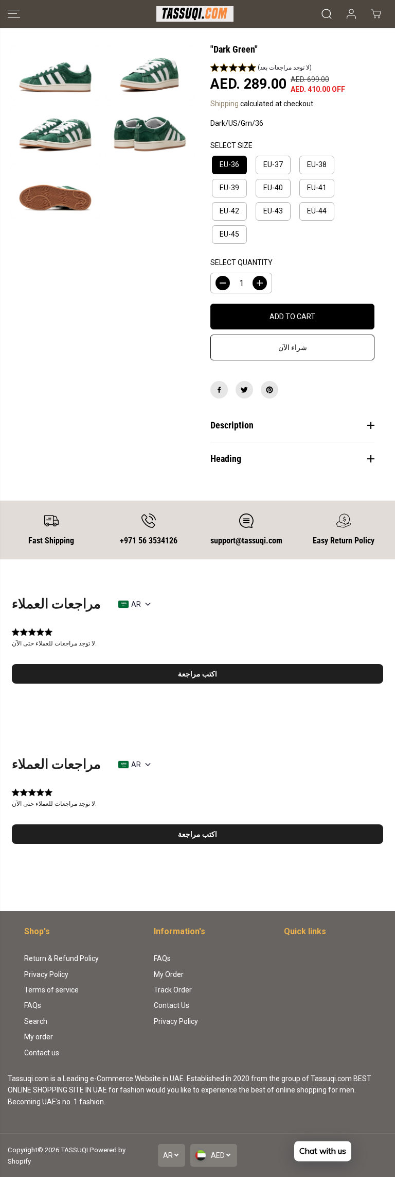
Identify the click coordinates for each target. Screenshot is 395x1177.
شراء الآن (292, 347)
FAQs (32, 1005)
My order (38, 1037)
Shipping (224, 104)
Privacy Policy (46, 974)
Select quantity (241, 262)
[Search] (326, 14)
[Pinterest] (269, 390)
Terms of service (51, 990)
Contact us (41, 1053)
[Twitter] (244, 390)
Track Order (173, 990)
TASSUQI (74, 1150)
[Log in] (351, 14)
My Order (169, 974)
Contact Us (171, 1005)
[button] (14, 14)
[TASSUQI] (195, 14)
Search (35, 1021)
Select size (231, 145)
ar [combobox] (136, 604)
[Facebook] (219, 390)
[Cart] (376, 14)
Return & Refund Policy (61, 958)
